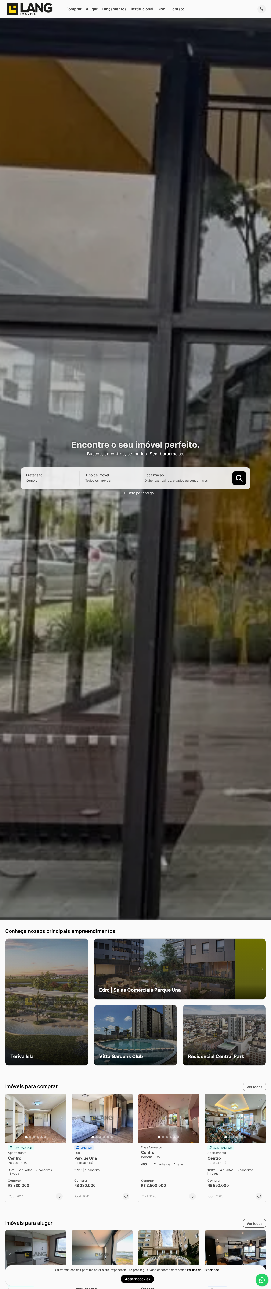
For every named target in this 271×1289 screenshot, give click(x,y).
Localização (154, 475)
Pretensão (34, 475)
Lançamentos (114, 9)
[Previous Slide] (8, 1002)
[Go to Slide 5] (41, 1137)
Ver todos (255, 1087)
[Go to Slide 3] (34, 1137)
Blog (161, 9)
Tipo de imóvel (97, 475)
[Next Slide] (85, 1002)
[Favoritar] (59, 1196)
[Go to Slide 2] (30, 1137)
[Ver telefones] (261, 9)
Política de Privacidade (203, 1270)
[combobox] (39, 480)
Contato (177, 9)
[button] (46, 1002)
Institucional (142, 9)
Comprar (74, 9)
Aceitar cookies (137, 1279)
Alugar (92, 9)
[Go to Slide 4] (38, 1137)
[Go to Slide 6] (45, 1137)
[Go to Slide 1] (26, 1137)
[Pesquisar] (239, 478)
